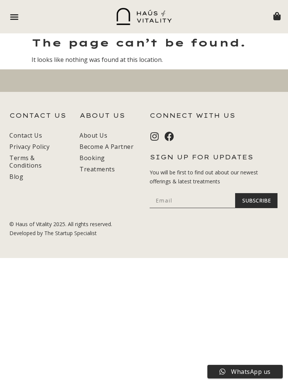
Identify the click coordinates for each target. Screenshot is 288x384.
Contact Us (25, 135)
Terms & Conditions (25, 161)
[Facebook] (169, 136)
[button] (14, 17)
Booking (92, 158)
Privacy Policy (29, 146)
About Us (93, 135)
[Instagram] (154, 136)
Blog (16, 176)
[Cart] (276, 16)
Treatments (97, 169)
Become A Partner (107, 146)
